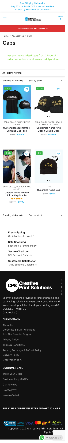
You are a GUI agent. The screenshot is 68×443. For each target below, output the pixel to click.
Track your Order (12, 373)
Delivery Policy (11, 354)
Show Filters (14, 73)
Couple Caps (47, 122)
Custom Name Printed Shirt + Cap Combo (17, 194)
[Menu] (8, 19)
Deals (13, 122)
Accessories (18, 36)
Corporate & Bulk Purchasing (19, 329)
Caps (6, 122)
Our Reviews (10, 384)
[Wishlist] (26, 89)
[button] (60, 19)
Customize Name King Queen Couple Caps (48, 129)
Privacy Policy (11, 339)
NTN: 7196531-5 (12, 360)
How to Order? (11, 395)
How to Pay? (10, 389)
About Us (8, 325)
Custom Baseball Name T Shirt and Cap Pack (17, 129)
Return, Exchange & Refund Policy (22, 350)
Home (6, 36)
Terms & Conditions (14, 344)
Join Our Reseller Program (17, 334)
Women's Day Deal (48, 124)
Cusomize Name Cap (48, 189)
